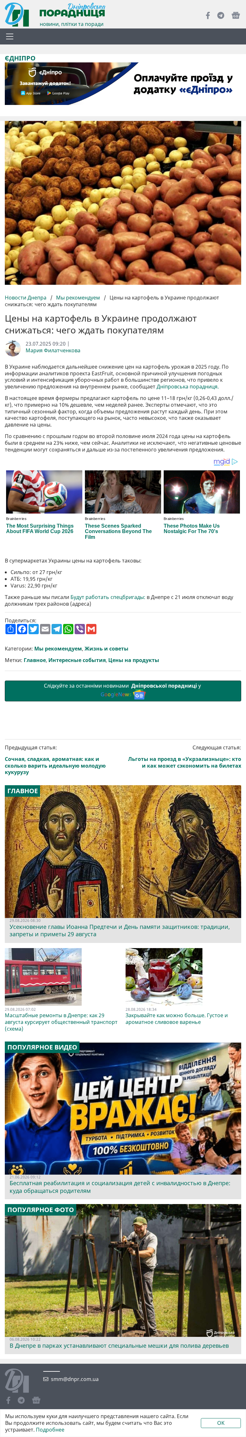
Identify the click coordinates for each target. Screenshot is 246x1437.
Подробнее (50, 1429)
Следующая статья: (184, 756)
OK (221, 1422)
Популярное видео (42, 1047)
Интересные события (77, 660)
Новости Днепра (26, 297)
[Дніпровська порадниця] (21, 1381)
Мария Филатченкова (53, 350)
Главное (35, 660)
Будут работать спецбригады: (107, 597)
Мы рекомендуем (78, 297)
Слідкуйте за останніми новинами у (123, 690)
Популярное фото (40, 1210)
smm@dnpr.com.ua (75, 1379)
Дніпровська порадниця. (188, 386)
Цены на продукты (133, 660)
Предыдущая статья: (55, 760)
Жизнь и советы (106, 648)
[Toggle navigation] (9, 36)
